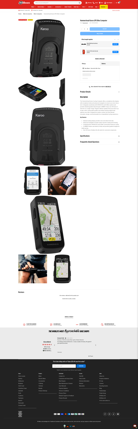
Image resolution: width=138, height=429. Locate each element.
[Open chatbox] (135, 426)
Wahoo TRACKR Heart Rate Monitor (92, 43)
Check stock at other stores (89, 71)
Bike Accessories (27, 13)
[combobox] (58, 3)
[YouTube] (118, 414)
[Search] (79, 3)
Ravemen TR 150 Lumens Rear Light (92, 51)
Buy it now (100, 33)
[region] (75, 345)
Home (19, 13)
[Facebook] (105, 414)
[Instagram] (109, 414)
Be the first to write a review (69, 298)
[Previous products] (115, 40)
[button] (69, 298)
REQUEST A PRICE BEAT (100, 59)
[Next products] (118, 40)
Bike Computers (38, 13)
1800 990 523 (108, 86)
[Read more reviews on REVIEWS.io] (47, 351)
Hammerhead (85, 22)
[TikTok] (113, 414)
